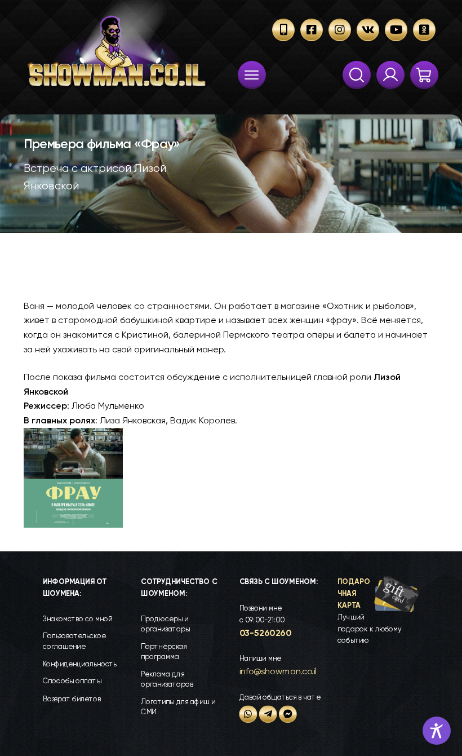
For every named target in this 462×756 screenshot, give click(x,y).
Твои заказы (390, 75)
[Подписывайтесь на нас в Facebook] (311, 30)
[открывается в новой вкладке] (248, 713)
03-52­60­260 (265, 632)
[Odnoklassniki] (424, 30)
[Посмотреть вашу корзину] (424, 75)
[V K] (368, 30)
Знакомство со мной (78, 618)
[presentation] (252, 75)
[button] (378, 611)
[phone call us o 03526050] (283, 30)
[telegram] (268, 713)
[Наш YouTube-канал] (396, 30)
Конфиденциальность (80, 664)
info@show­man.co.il (278, 671)
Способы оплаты (72, 681)
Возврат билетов (72, 698)
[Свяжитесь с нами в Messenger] (288, 713)
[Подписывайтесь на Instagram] (340, 30)
